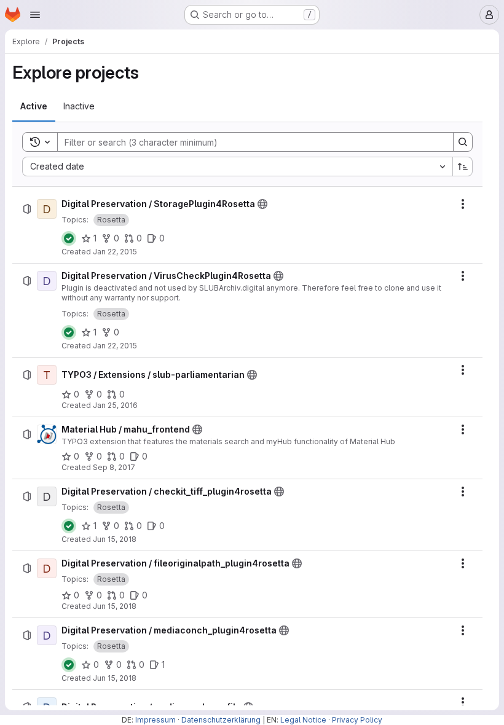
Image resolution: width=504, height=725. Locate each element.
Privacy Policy (357, 719)
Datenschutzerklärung (221, 719)
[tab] (33, 106)
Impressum (155, 719)
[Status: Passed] (68, 238)
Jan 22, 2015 (115, 251)
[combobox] (237, 166)
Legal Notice (303, 719)
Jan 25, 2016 (115, 405)
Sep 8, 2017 (114, 467)
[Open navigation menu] (35, 15)
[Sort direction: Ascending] (463, 166)
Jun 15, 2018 (114, 539)
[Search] (463, 142)
